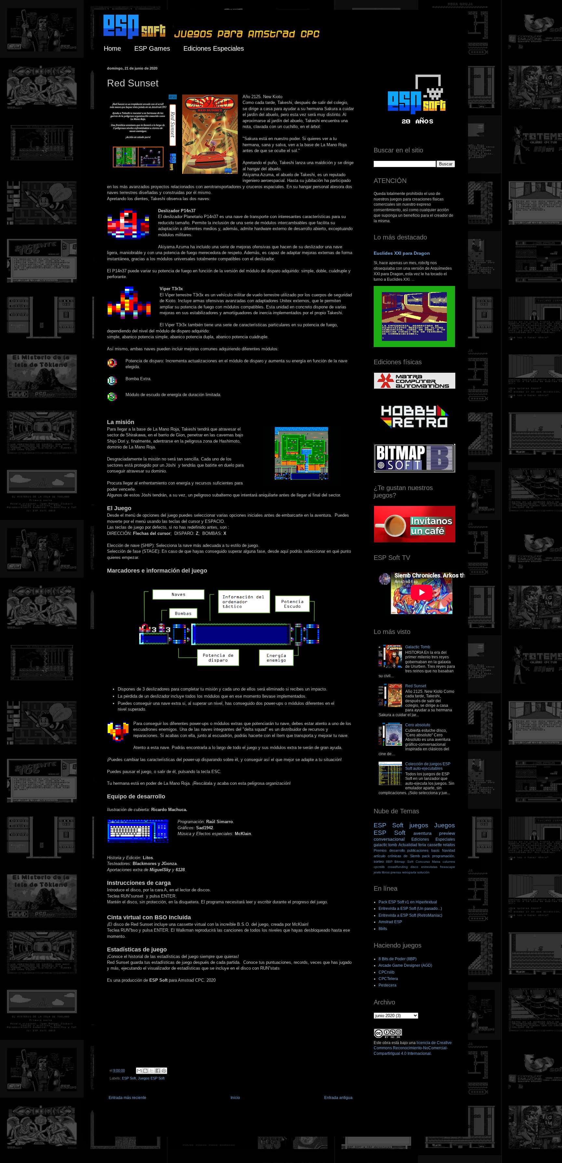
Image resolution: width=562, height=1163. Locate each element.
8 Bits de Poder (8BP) (398, 959)
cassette (434, 845)
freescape (447, 867)
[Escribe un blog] (145, 1070)
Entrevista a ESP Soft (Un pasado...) (410, 908)
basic (435, 850)
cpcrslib (379, 867)
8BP (389, 861)
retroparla (409, 872)
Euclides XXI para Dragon (402, 253)
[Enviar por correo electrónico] (139, 1070)
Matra (436, 861)
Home (112, 48)
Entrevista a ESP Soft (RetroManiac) (410, 915)
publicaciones (418, 850)
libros (386, 872)
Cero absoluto (417, 725)
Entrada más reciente (127, 1097)
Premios (380, 850)
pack (426, 856)
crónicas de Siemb (404, 856)
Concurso (423, 861)
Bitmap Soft (404, 861)
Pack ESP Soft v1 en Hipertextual (408, 902)
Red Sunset (415, 686)
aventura (422, 833)
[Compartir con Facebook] (157, 1070)
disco (414, 867)
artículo (379, 856)
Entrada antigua (338, 1097)
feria (422, 845)
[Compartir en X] (151, 1070)
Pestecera (387, 985)
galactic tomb (385, 845)
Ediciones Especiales (213, 48)
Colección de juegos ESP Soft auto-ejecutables (427, 766)
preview (447, 833)
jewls (377, 872)
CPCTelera (388, 978)
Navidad (448, 850)
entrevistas (429, 867)
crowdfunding (398, 867)
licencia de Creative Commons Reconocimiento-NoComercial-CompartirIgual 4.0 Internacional (413, 1048)
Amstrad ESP (390, 922)
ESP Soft (129, 1078)
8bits (383, 928)
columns (449, 861)
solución (423, 872)
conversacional (389, 839)
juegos (418, 825)
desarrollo (397, 850)
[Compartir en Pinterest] (164, 1070)
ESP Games (152, 48)
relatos (449, 845)
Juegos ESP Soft (151, 1078)
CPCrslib (387, 972)
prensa (396, 872)
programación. (443, 856)
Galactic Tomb (417, 647)
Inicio (235, 1097)
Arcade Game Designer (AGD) (405, 965)
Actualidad (407, 845)
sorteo (379, 861)
